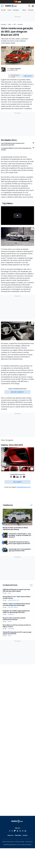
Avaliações (11, 614)
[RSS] (25, 831)
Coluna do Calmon (13, 607)
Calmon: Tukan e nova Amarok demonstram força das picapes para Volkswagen (16, 604)
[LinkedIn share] (17, 477)
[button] (3, 468)
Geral (9, 593)
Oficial (9, 621)
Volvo (9, 24)
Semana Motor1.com (13, 600)
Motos (9, 635)
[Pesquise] (29, 6)
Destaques (16, 10)
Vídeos (24, 10)
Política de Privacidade (8, 841)
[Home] (11, 5)
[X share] (14, 477)
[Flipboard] (15, 831)
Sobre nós (10, 835)
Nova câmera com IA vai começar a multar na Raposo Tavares (17, 626)
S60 (15, 24)
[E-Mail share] (24, 477)
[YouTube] (23, 831)
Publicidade (18, 835)
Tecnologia (11, 628)
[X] (12, 831)
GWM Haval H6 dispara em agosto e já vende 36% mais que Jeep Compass (16, 590)
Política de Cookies (19, 841)
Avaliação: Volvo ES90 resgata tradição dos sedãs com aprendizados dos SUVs (16, 611)
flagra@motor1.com (24, 487)
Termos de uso (29, 841)
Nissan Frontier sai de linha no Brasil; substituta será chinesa (14, 618)
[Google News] (17, 831)
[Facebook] (9, 831)
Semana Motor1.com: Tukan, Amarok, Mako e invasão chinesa (17, 597)
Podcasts (31, 10)
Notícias (3, 10)
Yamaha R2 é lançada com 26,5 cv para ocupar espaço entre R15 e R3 (17, 633)
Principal (3, 24)
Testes (9, 10)
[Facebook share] (11, 477)
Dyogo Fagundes (15, 68)
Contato (25, 835)
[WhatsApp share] (21, 477)
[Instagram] (20, 831)
